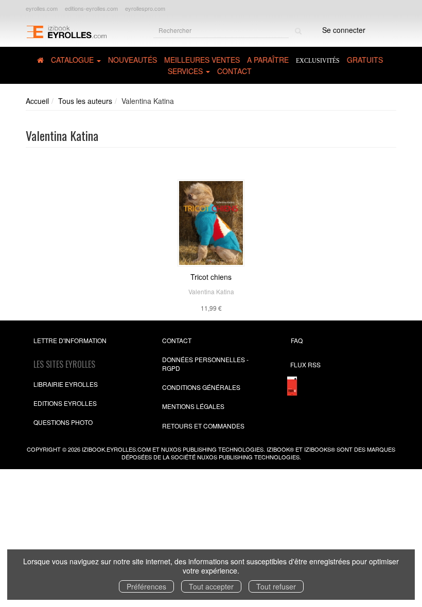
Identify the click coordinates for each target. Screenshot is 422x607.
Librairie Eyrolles (65, 384)
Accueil (37, 101)
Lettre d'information (70, 340)
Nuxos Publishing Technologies (248, 457)
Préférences (146, 586)
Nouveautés (132, 60)
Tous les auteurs (85, 101)
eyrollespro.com (145, 8)
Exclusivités (318, 60)
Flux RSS (305, 364)
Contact (234, 71)
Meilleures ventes (202, 60)
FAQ (297, 340)
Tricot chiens (211, 277)
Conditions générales (201, 387)
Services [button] (186, 71)
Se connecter (343, 30)
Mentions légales (193, 406)
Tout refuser (276, 586)
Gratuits (365, 60)
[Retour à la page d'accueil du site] (66, 31)
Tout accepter (211, 586)
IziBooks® (319, 449)
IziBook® (280, 449)
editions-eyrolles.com (91, 8)
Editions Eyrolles (65, 403)
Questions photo (63, 422)
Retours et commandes (203, 425)
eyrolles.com (42, 8)
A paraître (268, 60)
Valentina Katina (211, 291)
